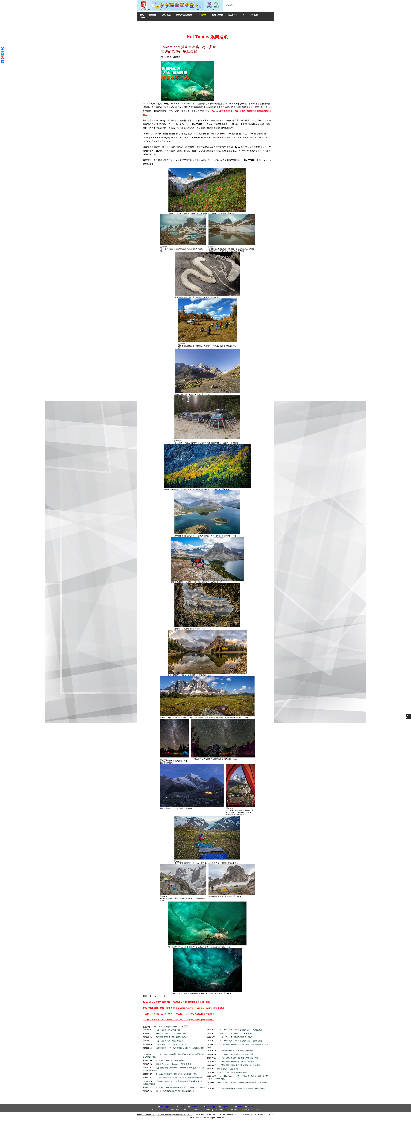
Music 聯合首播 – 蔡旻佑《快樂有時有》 (171, 1033)
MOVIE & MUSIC (217, 15)
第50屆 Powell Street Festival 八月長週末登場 (173, 1064)
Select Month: (174, 1026)
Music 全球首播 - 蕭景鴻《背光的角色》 (232, 1072)
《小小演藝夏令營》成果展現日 (168, 1030)
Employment (220, 1110)
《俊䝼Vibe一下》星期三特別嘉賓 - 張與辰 (236, 1037)
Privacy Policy (246, 1110)
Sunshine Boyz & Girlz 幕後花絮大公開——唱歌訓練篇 (241, 1030)
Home (154, 1110)
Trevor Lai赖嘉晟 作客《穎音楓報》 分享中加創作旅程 (176, 1074)
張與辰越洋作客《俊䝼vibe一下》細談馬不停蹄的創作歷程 (181, 1078)
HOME (142, 15)
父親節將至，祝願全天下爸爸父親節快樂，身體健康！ (240, 1065)
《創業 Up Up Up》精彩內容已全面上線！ (172, 1044)
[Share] (2, 61)
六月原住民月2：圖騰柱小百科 (228, 1069)
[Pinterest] (2, 57)
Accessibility (233, 1110)
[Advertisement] (207, 25)
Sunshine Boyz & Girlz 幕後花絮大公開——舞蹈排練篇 (241, 1041)
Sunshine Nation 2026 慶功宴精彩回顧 (170, 1060)
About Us (163, 1110)
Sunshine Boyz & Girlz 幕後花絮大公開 (238, 1054)
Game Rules (174, 1110)
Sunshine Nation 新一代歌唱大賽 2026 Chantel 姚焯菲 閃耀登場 (180, 1087)
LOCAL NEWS (166, 15)
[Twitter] (2, 53)
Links (257, 1110)
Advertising (208, 1110)
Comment (197, 1110)
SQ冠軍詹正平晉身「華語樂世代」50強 (171, 1037)
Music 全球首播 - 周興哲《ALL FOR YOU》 (236, 1033)
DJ (243, 15)
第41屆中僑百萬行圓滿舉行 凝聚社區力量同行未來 (175, 1091)
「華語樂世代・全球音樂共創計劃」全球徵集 (237, 1061)
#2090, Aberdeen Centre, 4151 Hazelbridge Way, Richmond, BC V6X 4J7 (164, 1115)
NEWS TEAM (254, 15)
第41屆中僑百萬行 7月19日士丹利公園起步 (236, 1051)
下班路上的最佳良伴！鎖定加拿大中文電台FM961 (239, 1058)
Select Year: (158, 1026)
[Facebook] (2, 49)
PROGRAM (152, 15)
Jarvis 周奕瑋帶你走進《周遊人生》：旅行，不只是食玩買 (242, 1088)
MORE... (144, 17)
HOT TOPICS (201, 15)
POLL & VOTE (232, 15)
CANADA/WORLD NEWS (184, 15)
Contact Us (186, 1110)
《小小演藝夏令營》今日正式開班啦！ (170, 1041)
